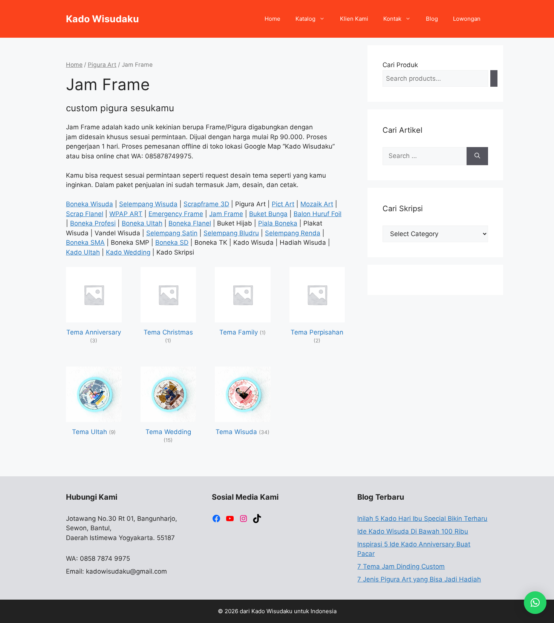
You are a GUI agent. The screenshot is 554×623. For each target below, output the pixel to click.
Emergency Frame (175, 214)
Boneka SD (171, 242)
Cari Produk (400, 65)
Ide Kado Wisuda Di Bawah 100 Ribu (412, 531)
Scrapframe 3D (206, 204)
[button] (535, 602)
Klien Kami (354, 18)
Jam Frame (226, 214)
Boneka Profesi (93, 223)
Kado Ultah (83, 252)
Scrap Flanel (84, 214)
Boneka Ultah (142, 223)
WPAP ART (125, 214)
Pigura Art (102, 64)
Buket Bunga (268, 214)
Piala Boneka (277, 223)
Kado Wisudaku (102, 19)
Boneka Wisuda (89, 204)
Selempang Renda (292, 233)
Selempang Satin (171, 233)
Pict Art (283, 204)
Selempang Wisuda (148, 204)
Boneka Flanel (189, 223)
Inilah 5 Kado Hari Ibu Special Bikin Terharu (422, 518)
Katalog (305, 18)
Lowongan (467, 18)
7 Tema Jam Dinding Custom (401, 566)
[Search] (493, 78)
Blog (432, 18)
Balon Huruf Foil (317, 214)
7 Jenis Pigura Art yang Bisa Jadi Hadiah (419, 579)
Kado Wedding (128, 252)
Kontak (392, 18)
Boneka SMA (85, 242)
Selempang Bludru (231, 233)
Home (272, 18)
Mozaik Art (316, 204)
